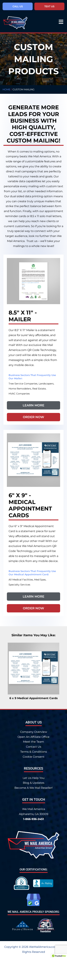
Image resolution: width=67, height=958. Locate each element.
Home (6, 89)
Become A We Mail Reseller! (33, 787)
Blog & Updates (33, 782)
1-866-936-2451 (33, 819)
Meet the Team (33, 741)
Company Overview (33, 731)
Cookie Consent (33, 756)
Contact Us (33, 746)
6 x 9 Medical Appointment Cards (33, 698)
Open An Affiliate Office (33, 736)
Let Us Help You (33, 778)
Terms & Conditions (33, 751)
